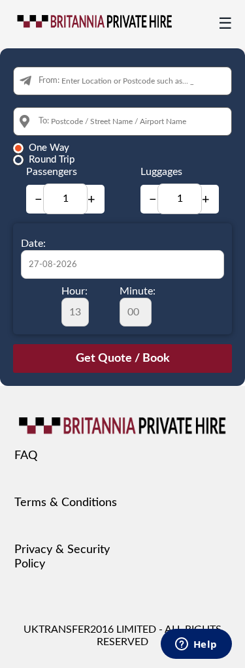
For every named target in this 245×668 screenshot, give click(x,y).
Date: (33, 243)
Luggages (161, 172)
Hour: (74, 291)
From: (49, 80)
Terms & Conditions (65, 503)
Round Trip (51, 160)
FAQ (25, 456)
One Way (49, 148)
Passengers (51, 172)
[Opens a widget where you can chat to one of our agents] (196, 645)
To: (44, 121)
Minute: (137, 291)
